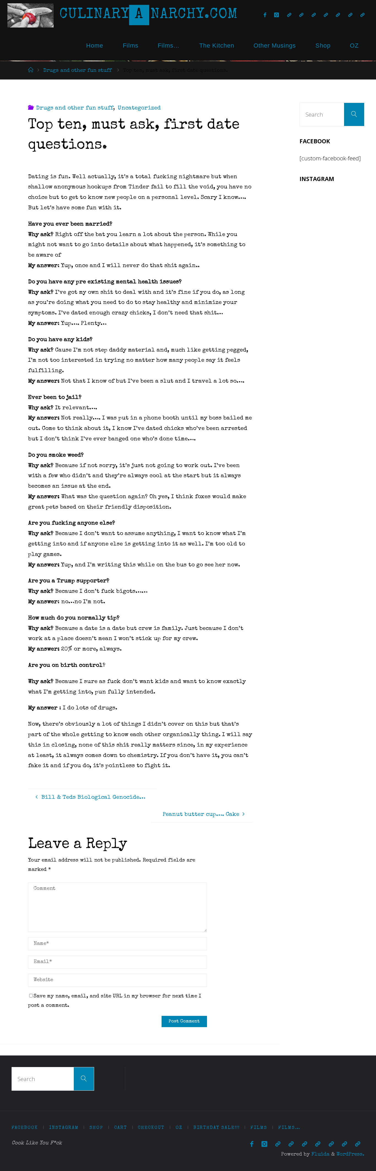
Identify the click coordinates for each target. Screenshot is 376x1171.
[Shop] (289, 15)
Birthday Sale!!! (217, 1128)
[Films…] (362, 15)
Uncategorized (139, 108)
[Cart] (301, 15)
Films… (169, 45)
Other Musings (275, 45)
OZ (354, 45)
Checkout (151, 1128)
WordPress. (350, 1154)
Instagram (64, 1128)
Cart (120, 1128)
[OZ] (326, 15)
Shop (323, 45)
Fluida (319, 1154)
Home (94, 45)
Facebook (25, 1128)
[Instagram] (276, 15)
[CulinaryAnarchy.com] (30, 15)
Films (130, 45)
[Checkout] (313, 15)
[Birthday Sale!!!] (338, 15)
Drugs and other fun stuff (77, 70)
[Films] (350, 15)
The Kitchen (216, 45)
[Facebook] (265, 15)
